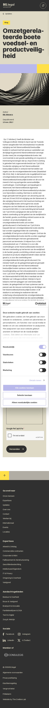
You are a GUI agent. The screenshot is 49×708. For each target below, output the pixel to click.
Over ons (6, 509)
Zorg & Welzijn (9, 619)
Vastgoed (7, 582)
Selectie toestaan (24, 395)
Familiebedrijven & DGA (12, 610)
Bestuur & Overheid (11, 597)
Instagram (26, 634)
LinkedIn (10, 640)
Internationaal (8, 523)
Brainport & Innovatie (11, 606)
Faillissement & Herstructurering (16, 560)
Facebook (10, 634)
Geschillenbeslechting (12, 564)
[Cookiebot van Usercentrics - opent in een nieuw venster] (35, 303)
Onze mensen (8, 496)
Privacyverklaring (10, 678)
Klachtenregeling (10, 683)
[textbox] (24, 411)
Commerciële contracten (13, 551)
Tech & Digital (8, 615)
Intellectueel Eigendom (12, 569)
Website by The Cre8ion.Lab (14, 699)
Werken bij (7, 518)
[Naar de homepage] (9, 5)
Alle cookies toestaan (24, 388)
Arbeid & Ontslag (9, 546)
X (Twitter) (26, 640)
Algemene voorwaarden (13, 672)
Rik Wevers (8, 114)
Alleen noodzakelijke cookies (24, 402)
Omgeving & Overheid (12, 578)
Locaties (6, 532)
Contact (6, 514)
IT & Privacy (7, 573)
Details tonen (35, 380)
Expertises (7, 500)
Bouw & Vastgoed (10, 601)
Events (5, 527)
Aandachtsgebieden (13, 591)
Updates (6, 505)
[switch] (42, 355)
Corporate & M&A (10, 555)
